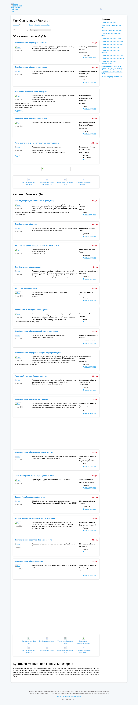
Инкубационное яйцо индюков (29, 651)
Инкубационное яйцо (41, 25)
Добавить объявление (64, 696)
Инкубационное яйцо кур (110, 47)
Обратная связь (76, 696)
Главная (16, 25)
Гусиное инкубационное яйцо (65, 183)
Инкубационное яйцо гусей (29, 642)
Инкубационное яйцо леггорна (29, 183)
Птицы (31, 25)
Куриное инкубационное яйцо (65, 651)
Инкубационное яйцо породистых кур (47, 183)
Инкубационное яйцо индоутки (83, 183)
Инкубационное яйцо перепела (112, 58)
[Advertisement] (56, 433)
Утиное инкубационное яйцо (65, 642)
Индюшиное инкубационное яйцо (83, 642)
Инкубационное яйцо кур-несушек (83, 651)
